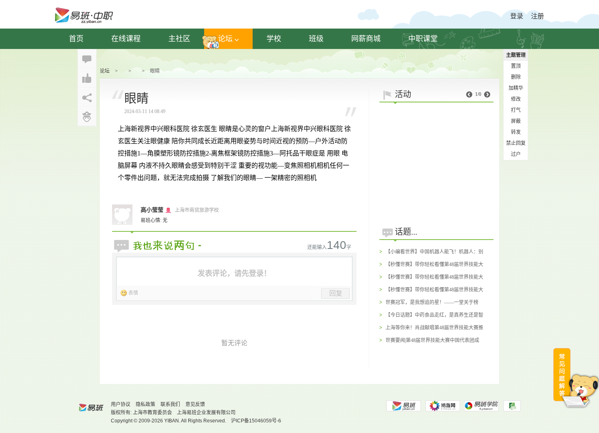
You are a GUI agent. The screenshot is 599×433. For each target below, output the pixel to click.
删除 (516, 77)
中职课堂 (423, 39)
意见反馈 (195, 404)
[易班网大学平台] (403, 405)
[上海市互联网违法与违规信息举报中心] (512, 405)
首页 (76, 39)
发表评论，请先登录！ (234, 273)
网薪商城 (366, 39)
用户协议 (120, 404)
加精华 (516, 88)
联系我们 (170, 404)
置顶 (516, 66)
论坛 (225, 39)
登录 (516, 16)
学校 (273, 39)
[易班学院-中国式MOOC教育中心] (481, 405)
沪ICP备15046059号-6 (256, 421)
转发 (516, 132)
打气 (516, 110)
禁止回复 (516, 143)
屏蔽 (516, 121)
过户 (516, 154)
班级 (316, 39)
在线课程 (126, 39)
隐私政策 (145, 404)
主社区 (179, 39)
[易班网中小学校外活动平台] (442, 405)
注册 (537, 16)
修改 (516, 99)
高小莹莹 (152, 210)
